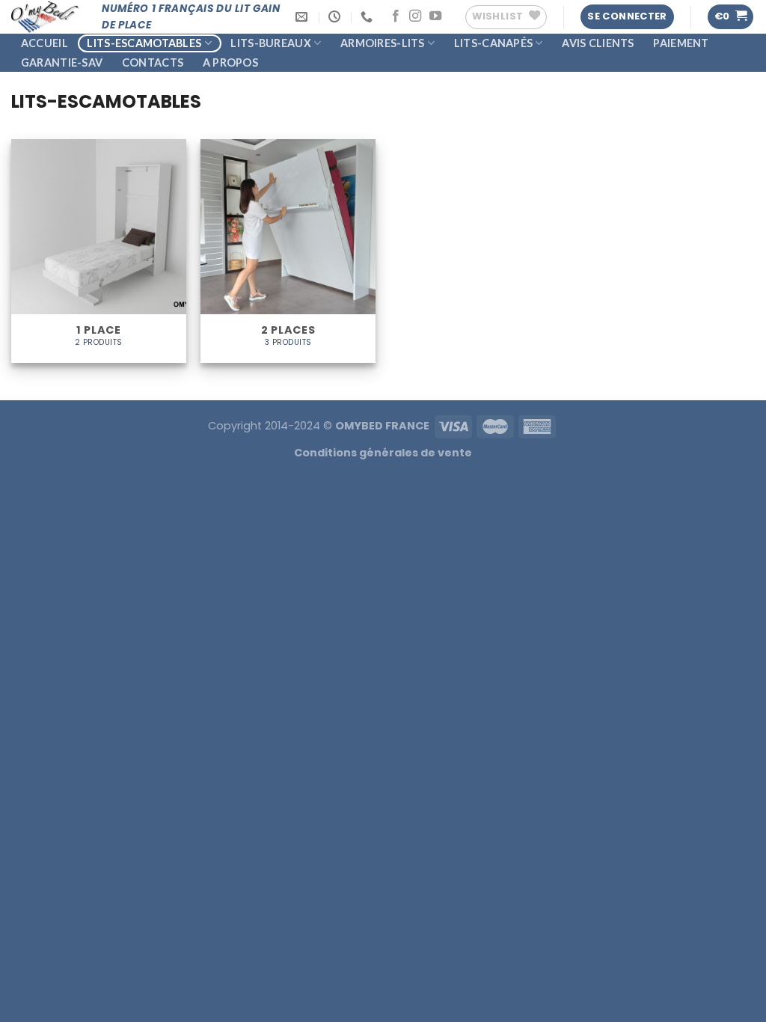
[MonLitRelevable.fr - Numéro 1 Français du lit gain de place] (45, 17)
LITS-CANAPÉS (493, 43)
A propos (230, 62)
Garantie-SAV (61, 62)
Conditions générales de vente (383, 452)
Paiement (680, 43)
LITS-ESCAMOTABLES (144, 43)
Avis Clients (598, 43)
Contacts (152, 62)
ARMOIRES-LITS (382, 43)
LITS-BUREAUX (270, 43)
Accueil (44, 43)
